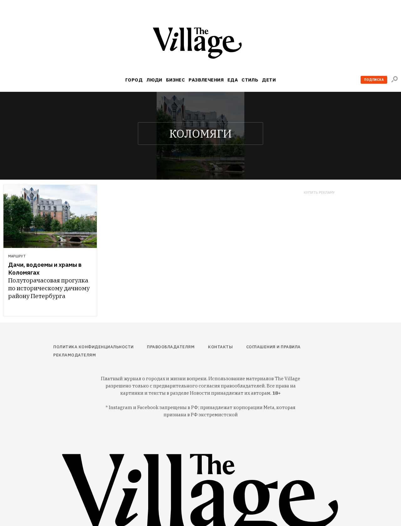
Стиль (250, 79)
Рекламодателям (74, 355)
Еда (232, 79)
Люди (154, 79)
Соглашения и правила (273, 347)
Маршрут (17, 256)
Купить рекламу (319, 192)
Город (134, 79)
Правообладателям (171, 347)
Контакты (220, 347)
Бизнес (175, 79)
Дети (269, 79)
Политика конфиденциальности (93, 347)
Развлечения (206, 79)
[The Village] (200, 44)
